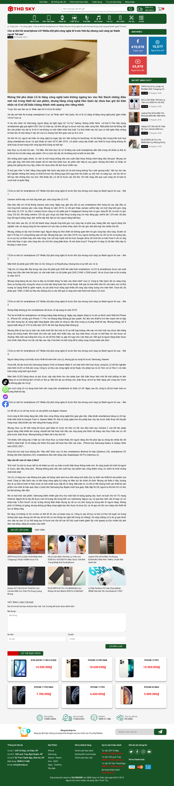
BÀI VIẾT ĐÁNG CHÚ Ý (141, 80)
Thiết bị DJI (74, 21)
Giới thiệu (43, 2)
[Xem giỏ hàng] (160, 9)
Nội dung (11, 611)
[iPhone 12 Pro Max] (72, 668)
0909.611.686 (23, 761)
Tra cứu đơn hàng (113, 2)
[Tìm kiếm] (130, 9)
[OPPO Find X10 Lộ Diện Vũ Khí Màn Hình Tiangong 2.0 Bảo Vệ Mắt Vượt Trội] (26, 544)
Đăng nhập (130, 2)
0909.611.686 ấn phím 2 (113, 760)
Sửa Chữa (120, 21)
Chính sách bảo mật (84, 758)
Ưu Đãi (141, 21)
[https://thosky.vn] (33, 9)
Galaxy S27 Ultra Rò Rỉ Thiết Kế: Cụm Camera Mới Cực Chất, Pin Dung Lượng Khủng (24, 591)
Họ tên (10, 634)
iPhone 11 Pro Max (43, 687)
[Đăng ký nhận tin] (160, 732)
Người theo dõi (157, 48)
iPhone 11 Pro (97, 687)
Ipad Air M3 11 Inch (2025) (44, 660)
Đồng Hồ (62, 21)
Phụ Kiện (86, 21)
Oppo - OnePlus (55, 765)
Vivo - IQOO (53, 761)
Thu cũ (109, 21)
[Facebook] (137, 751)
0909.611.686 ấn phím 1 (113, 753)
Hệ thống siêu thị (58, 2)
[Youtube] (149, 751)
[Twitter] (131, 751)
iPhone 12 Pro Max (97, 660)
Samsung (52, 754)
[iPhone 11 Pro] (72, 695)
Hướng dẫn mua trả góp (85, 754)
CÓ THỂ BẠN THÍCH (31, 653)
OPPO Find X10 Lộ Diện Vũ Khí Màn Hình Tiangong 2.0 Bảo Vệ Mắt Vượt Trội (152, 89)
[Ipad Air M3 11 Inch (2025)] (19, 668)
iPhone (51, 751)
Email (71, 634)
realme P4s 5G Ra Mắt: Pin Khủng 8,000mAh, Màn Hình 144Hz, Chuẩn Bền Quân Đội (105, 559)
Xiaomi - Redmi (55, 758)
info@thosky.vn (20, 765)
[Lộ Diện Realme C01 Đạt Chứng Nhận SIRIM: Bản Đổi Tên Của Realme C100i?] (107, 576)
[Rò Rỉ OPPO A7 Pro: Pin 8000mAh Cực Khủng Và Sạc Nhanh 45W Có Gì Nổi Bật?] (67, 576)
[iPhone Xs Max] (126, 695)
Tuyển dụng (97, 2)
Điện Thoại (34, 21)
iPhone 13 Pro (151, 660)
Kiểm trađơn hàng (149, 8)
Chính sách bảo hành (79, 2)
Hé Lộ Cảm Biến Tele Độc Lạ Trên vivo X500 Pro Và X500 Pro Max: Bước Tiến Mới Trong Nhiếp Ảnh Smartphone (66, 559)
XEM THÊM (40, 530)
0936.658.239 (108, 773)
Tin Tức (131, 21)
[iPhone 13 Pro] (126, 668)
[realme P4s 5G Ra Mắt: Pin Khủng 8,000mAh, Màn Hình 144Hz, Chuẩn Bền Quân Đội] (107, 544)
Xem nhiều (137, 32)
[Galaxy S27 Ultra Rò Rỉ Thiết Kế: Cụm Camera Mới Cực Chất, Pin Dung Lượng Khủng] (26, 576)
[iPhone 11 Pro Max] (19, 695)
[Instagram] (143, 751)
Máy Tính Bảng (49, 21)
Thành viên (137, 48)
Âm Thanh (98, 21)
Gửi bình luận (115, 646)
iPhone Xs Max (151, 687)
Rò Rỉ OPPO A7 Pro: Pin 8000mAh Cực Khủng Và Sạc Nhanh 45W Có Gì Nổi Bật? (153, 142)
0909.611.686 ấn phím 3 (113, 766)
